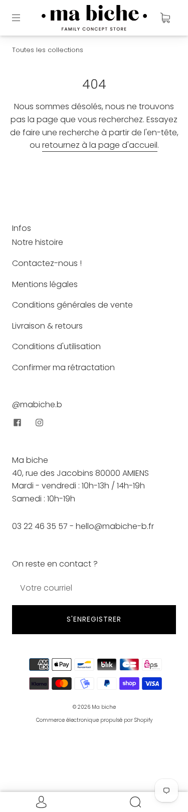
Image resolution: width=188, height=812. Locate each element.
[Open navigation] (23, 17)
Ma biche (104, 707)
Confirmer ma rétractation (63, 367)
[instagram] (39, 422)
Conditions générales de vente (72, 305)
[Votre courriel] (94, 588)
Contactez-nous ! (47, 263)
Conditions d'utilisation (56, 346)
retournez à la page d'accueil (99, 145)
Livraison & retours (47, 326)
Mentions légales (45, 284)
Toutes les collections (47, 50)
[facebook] (17, 422)
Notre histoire (37, 242)
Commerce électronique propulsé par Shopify (94, 720)
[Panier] (165, 18)
